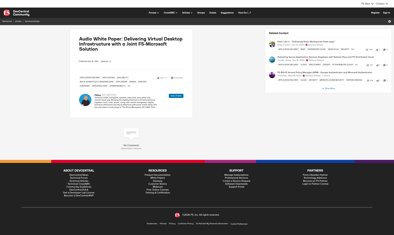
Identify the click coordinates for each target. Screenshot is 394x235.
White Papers (157, 177)
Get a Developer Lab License (78, 192)
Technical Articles (32, 21)
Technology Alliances (315, 177)
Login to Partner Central (315, 183)
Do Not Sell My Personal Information (212, 224)
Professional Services (236, 177)
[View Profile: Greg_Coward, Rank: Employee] (272, 44)
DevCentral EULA (78, 189)
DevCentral (7, 21)
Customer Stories (157, 183)
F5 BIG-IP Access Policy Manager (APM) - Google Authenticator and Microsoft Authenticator (324, 72)
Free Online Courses (158, 189)
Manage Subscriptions (236, 175)
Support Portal (236, 186)
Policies (163, 224)
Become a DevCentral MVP (79, 195)
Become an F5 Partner (315, 181)
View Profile (176, 96)
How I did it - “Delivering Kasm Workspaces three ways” (306, 41)
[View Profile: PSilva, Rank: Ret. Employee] (85, 100)
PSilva (97, 95)
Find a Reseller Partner (315, 175)
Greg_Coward (283, 45)
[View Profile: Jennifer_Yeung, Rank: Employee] (272, 60)
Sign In (386, 12)
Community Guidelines (78, 186)
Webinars (158, 186)
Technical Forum (79, 177)
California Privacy (186, 224)
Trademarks (152, 224)
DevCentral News (78, 175)
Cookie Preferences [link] (239, 224)
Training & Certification (157, 192)
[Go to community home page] (16, 12)
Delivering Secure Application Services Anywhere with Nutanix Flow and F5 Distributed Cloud (325, 57)
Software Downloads (236, 183)
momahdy (282, 76)
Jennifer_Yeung (284, 60)
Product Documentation (158, 175)
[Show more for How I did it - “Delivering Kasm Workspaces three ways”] (352, 49)
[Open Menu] (389, 21)
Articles (18, 21)
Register (375, 12)
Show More (330, 88)
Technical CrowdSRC (79, 183)
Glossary (157, 181)
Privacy (172, 224)
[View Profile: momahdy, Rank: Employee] (272, 75)
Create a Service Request (236, 181)
